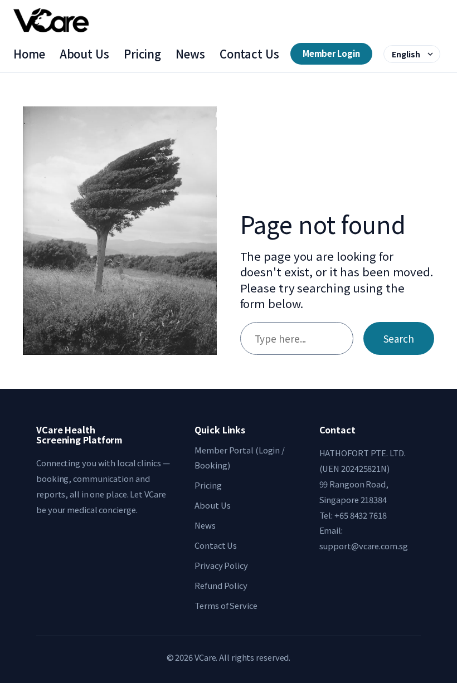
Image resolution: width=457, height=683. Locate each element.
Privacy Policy (221, 565)
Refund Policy (221, 585)
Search (398, 338)
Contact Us (249, 54)
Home (29, 54)
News (190, 54)
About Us (84, 54)
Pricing (142, 54)
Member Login (331, 53)
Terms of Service (226, 605)
